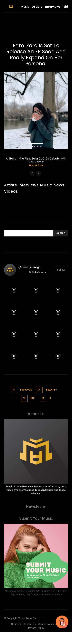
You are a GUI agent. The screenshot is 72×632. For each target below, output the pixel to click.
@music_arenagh (29, 267)
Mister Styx (36, 165)
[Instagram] (39, 390)
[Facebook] (14, 390)
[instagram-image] (14, 289)
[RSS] (24, 398)
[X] (43, 398)
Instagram (51, 390)
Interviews (36, 146)
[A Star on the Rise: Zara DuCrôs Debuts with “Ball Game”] (36, 110)
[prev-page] (32, 173)
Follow (61, 270)
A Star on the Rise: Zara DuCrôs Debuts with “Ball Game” (36, 160)
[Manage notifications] (64, 625)
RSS (33, 398)
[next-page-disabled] (38, 173)
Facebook (26, 390)
